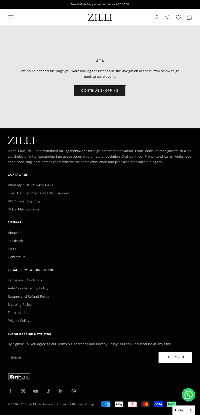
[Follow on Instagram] (22, 391)
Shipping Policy (20, 304)
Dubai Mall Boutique (23, 209)
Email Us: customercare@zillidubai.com (38, 193)
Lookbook (15, 241)
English (180, 410)
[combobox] (183, 410)
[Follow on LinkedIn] (61, 391)
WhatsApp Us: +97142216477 (30, 185)
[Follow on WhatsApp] (73, 391)
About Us (15, 232)
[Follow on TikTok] (48, 391)
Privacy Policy (19, 320)
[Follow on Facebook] (10, 391)
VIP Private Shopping (24, 201)
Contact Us (16, 257)
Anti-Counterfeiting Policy (28, 288)
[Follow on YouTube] (35, 391)
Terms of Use (18, 312)
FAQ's (12, 249)
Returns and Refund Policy (28, 296)
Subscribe (175, 357)
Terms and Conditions (25, 280)
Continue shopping (100, 90)
